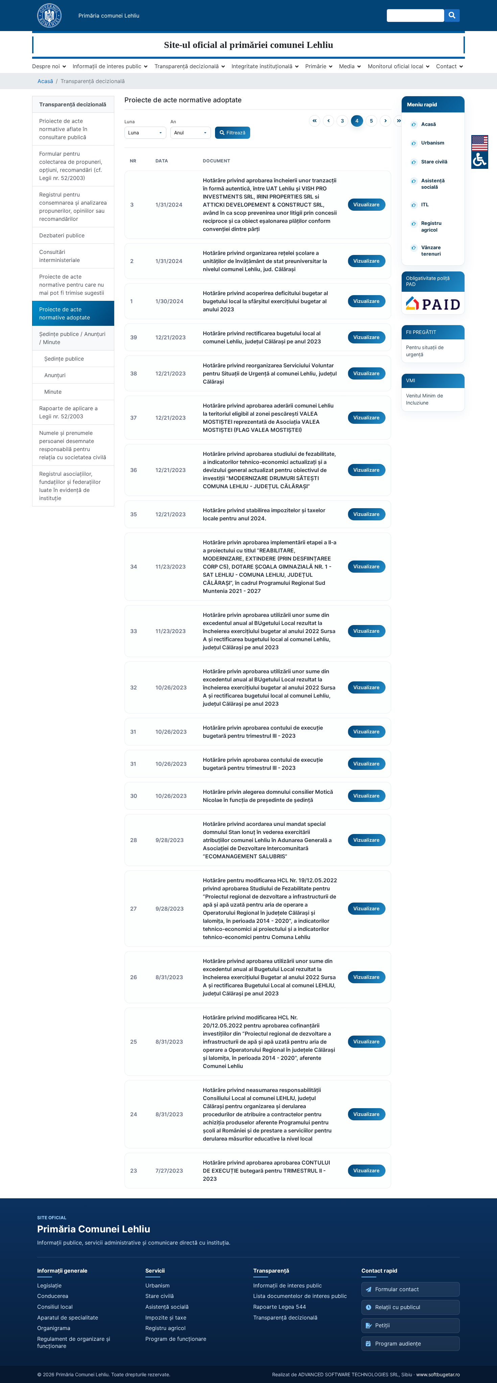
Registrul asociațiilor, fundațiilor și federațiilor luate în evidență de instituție (70, 485)
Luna (129, 121)
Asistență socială (167, 1306)
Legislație (49, 1285)
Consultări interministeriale (59, 256)
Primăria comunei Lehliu (108, 15)
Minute (50, 391)
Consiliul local (55, 1306)
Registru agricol (165, 1328)
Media (347, 66)
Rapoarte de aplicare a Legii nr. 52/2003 (68, 412)
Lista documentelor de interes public (300, 1296)
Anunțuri (52, 375)
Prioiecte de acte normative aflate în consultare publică (63, 129)
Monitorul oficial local (395, 66)
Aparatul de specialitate (67, 1317)
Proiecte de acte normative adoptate (64, 313)
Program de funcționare (175, 1338)
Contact (446, 66)
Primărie (315, 66)
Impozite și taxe (165, 1317)
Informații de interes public (107, 66)
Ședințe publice (61, 358)
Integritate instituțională (262, 66)
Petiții (382, 1325)
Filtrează (236, 132)
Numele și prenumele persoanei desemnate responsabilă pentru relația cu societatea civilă (72, 445)
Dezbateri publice (62, 235)
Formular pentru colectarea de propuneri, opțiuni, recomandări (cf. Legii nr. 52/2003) (70, 165)
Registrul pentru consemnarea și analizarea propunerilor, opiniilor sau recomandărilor (73, 206)
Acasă (45, 81)
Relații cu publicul (397, 1307)
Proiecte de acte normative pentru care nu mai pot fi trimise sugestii (71, 284)
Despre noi (46, 66)
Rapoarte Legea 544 (279, 1306)
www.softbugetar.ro (438, 1374)
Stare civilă (159, 1296)
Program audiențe (398, 1343)
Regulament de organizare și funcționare (73, 1342)
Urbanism (157, 1285)
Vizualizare (366, 204)
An (173, 121)
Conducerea (52, 1296)
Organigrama (53, 1328)
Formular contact (397, 1289)
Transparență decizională (187, 66)
